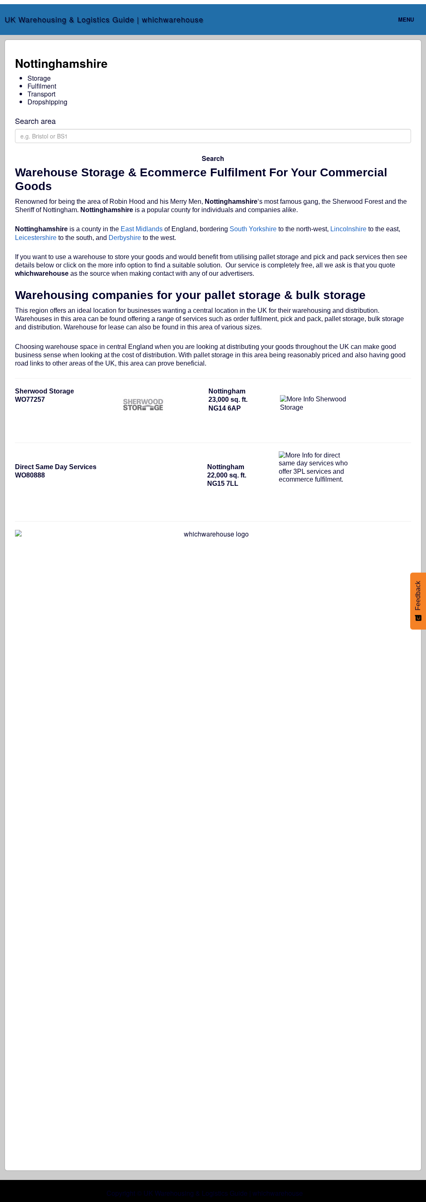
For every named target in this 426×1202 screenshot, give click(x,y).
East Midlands (142, 228)
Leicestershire (36, 237)
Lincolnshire (348, 228)
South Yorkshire (253, 228)
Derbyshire (125, 237)
